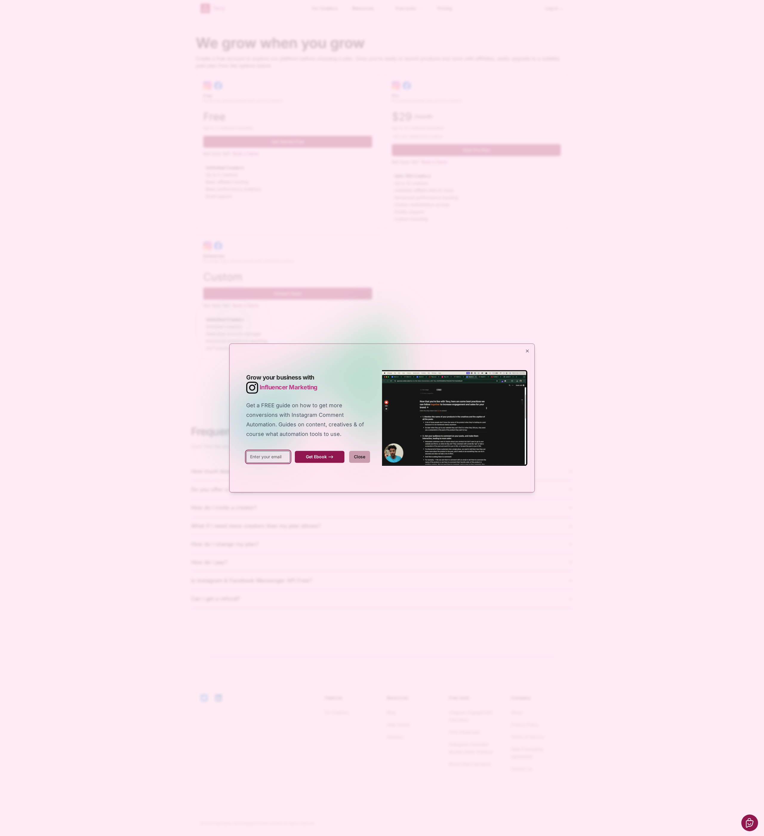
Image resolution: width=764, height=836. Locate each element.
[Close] (527, 350)
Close (359, 456)
